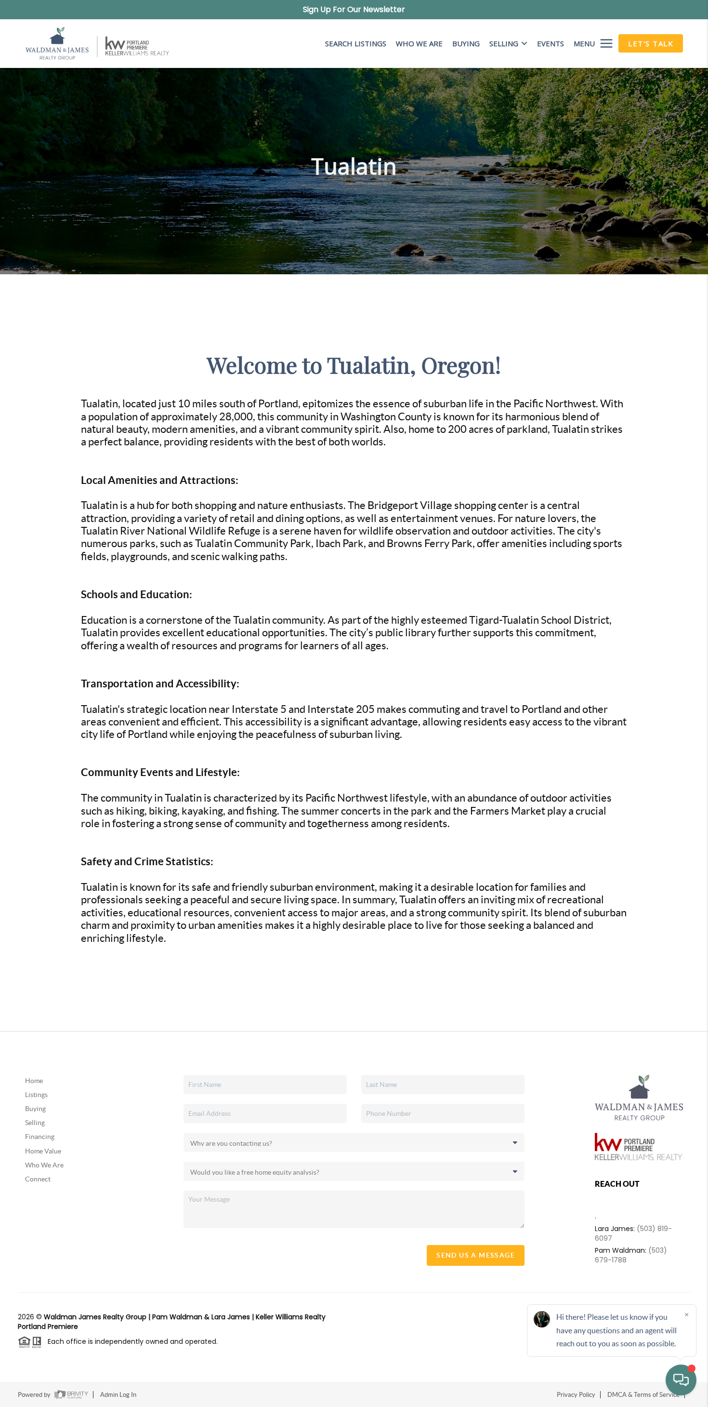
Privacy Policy (576, 1394)
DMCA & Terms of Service (643, 1394)
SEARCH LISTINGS (355, 43)
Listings (36, 1095)
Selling (503, 43)
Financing (39, 1136)
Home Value (43, 1151)
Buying (35, 1108)
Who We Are (44, 1165)
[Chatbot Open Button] (681, 1380)
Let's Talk (650, 43)
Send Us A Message (475, 1255)
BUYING (466, 43)
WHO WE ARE (419, 43)
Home (34, 1081)
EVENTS (550, 43)
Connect (38, 1179)
